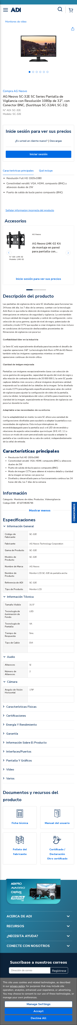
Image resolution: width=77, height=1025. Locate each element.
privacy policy (17, 986)
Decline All (38, 1018)
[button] (74, 512)
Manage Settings (38, 1004)
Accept (38, 1011)
